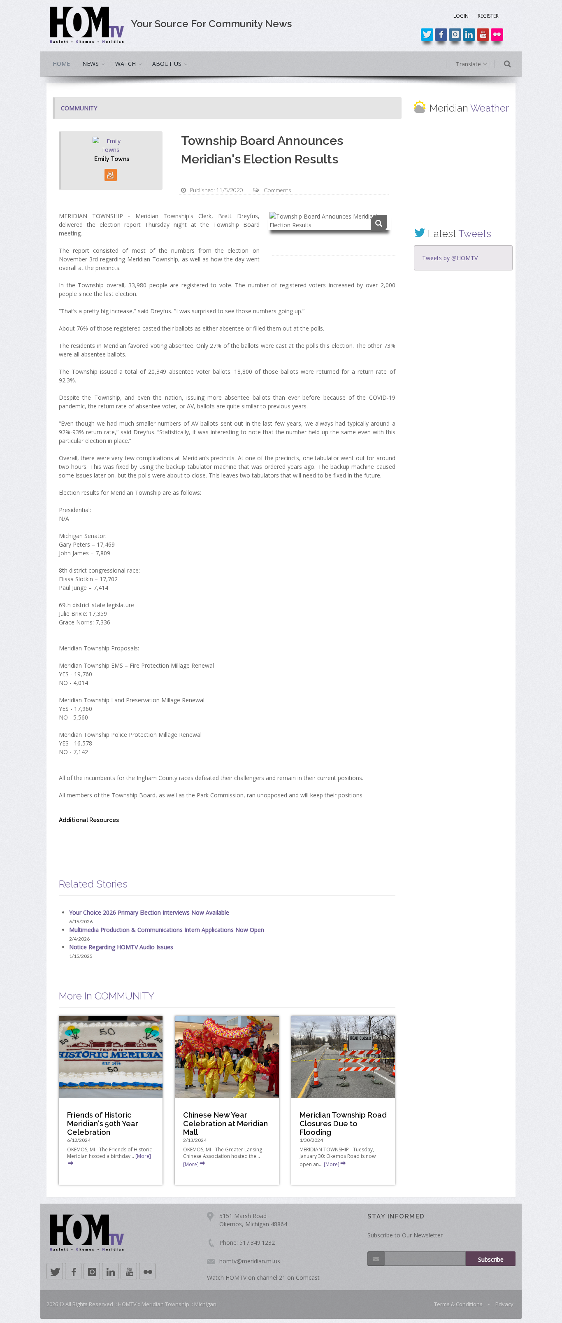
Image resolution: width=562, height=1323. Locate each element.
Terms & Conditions (458, 1304)
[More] (191, 1164)
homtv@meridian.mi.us (249, 1261)
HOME (61, 64)
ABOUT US (166, 64)
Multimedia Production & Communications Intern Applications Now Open (166, 930)
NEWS (90, 64)
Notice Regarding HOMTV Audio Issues (121, 947)
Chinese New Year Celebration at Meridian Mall (225, 1124)
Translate (469, 64)
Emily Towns (111, 159)
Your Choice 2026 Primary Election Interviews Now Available (149, 912)
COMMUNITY (79, 108)
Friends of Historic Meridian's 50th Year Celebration (102, 1124)
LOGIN (461, 15)
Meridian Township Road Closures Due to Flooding (343, 1124)
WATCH (125, 64)
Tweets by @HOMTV (450, 258)
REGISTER (488, 15)
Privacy (504, 1304)
